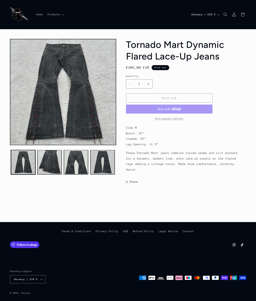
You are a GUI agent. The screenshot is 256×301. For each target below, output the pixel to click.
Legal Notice (168, 231)
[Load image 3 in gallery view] (76, 162)
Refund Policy (143, 231)
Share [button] (134, 181)
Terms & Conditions (76, 231)
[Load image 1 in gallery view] (23, 162)
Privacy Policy (107, 231)
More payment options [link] (169, 118)
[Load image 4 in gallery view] (102, 162)
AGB (125, 231)
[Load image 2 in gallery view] (49, 162)
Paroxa (25, 293)
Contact (188, 231)
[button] (55, 14)
